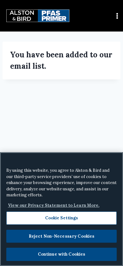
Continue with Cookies (61, 254)
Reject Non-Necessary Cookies (62, 236)
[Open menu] (117, 16)
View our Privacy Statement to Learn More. (53, 205)
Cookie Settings (61, 218)
